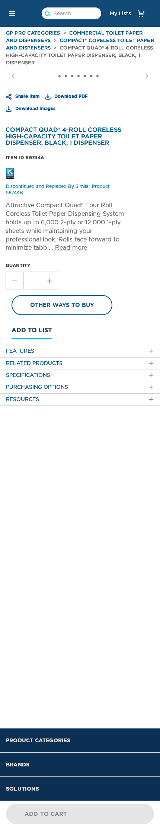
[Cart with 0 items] (141, 13)
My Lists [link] (120, 13)
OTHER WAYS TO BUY (62, 305)
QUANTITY (18, 265)
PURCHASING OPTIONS (37, 387)
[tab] (80, 351)
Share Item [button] (26, 96)
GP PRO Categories (33, 33)
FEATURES (20, 351)
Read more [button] (70, 247)
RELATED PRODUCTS (34, 363)
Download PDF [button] (70, 96)
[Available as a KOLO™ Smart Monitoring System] (10, 173)
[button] (12, 13)
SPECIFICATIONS (28, 375)
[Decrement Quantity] (14, 280)
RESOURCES (22, 399)
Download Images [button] (34, 108)
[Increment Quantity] (50, 280)
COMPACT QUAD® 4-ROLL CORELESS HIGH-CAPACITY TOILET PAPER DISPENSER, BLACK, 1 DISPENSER (79, 55)
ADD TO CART (46, 814)
